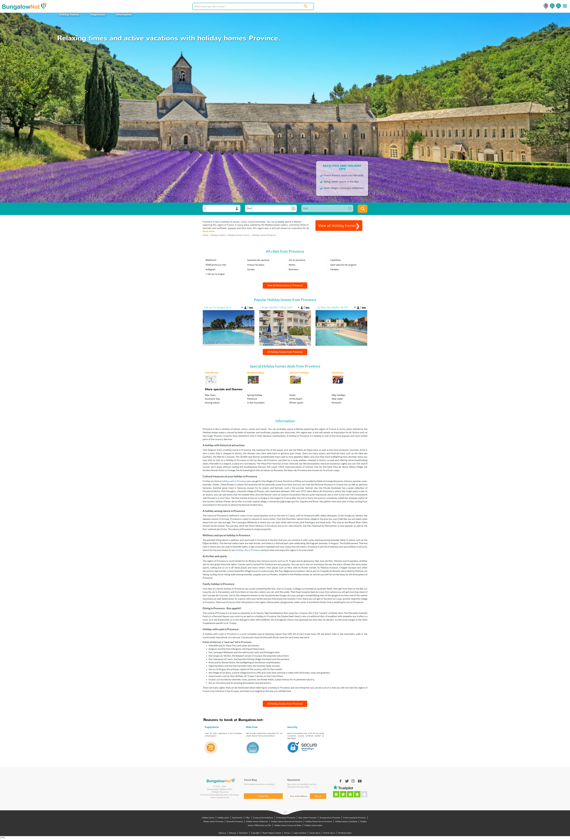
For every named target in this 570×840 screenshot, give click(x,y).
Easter (292, 395)
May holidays (338, 395)
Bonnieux (294, 269)
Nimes (292, 264)
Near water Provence (307, 817)
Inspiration (97, 14)
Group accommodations (263, 817)
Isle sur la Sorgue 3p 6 (217, 307)
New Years (210, 395)
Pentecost (252, 398)
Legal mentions (299, 833)
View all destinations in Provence (285, 285)
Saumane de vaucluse (258, 259)
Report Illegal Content (271, 833)
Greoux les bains (255, 264)
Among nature (212, 402)
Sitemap (232, 833)
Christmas (337, 372)
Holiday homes (69, 14)
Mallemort (211, 259)
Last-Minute (211, 372)
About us (222, 833)
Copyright (255, 833)
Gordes (251, 269)
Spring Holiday (254, 395)
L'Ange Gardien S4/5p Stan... (277, 307)
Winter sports (296, 402)
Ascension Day (212, 398)
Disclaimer (243, 833)
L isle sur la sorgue (215, 273)
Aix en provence (297, 259)
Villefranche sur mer (216, 264)
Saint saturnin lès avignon (343, 264)
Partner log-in (329, 833)
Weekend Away (255, 372)
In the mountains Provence (354, 817)
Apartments (237, 817)
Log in (558, 6)
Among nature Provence (330, 817)
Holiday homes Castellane (346, 821)
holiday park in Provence (234, 481)
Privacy (287, 833)
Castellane (335, 259)
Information (124, 14)
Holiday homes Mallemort (257, 821)
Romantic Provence (235, 821)
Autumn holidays (299, 372)
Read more (209, 231)
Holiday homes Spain (313, 825)
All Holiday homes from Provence (285, 351)
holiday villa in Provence (248, 550)
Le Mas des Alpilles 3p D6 (332, 307)
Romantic (336, 402)
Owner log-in (314, 833)
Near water (337, 398)
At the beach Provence (285, 817)
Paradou (334, 269)
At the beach (295, 398)
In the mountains (256, 402)
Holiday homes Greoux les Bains (287, 825)
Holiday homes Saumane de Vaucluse (286, 821)
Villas (247, 817)
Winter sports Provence (213, 821)
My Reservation (345, 833)
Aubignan (210, 269)
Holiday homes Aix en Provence (318, 821)
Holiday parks (223, 817)
